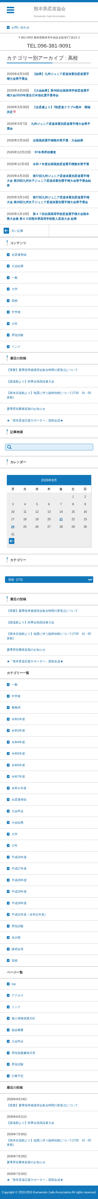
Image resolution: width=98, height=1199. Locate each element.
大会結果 (17, 266)
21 (61, 519)
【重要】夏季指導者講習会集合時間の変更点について (42, 370)
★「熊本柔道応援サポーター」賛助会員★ (35, 420)
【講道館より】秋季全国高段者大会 (30, 381)
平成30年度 (19, 903)
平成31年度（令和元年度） (29, 914)
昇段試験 (17, 335)
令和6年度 (18, 765)
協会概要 (17, 1030)
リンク (16, 346)
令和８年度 (19, 788)
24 (12, 526)
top (14, 984)
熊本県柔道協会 (50, 8)
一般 (15, 277)
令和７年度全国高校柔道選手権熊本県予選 (61, 164)
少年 (15, 323)
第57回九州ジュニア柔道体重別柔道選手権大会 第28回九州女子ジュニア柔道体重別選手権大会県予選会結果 (49, 180)
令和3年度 (18, 730)
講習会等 (17, 949)
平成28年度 (19, 880)
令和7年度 (18, 776)
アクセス (17, 995)
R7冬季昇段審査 (45, 152)
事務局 (16, 707)
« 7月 (12, 541)
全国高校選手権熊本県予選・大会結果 (58, 140)
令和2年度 (18, 719)
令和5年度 (18, 753)
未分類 (16, 937)
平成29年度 (19, 891)
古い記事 (17, 230)
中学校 (16, 312)
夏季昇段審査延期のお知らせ (26, 409)
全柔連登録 (19, 254)
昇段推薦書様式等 (23, 1053)
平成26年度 (19, 857)
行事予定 (17, 1076)
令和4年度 (18, 742)
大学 (15, 289)
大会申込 (17, 811)
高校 (15, 300)
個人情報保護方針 (23, 1018)
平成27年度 (19, 868)
